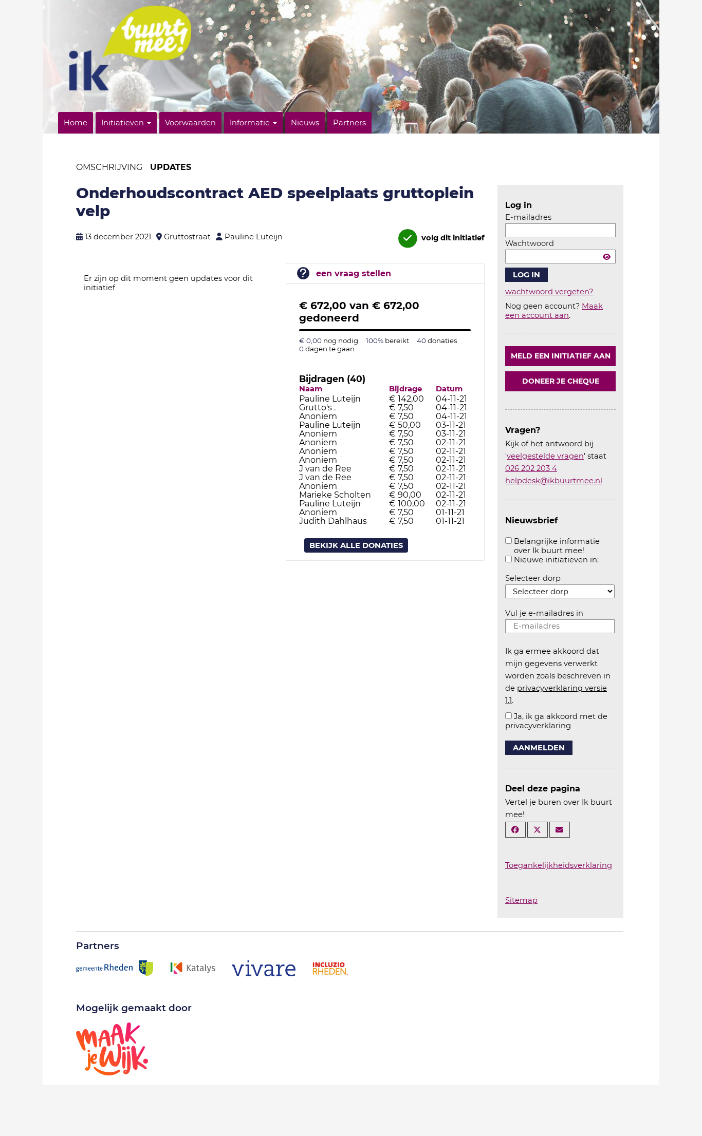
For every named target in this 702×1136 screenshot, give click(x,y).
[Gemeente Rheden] (114, 967)
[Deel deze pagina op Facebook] (515, 830)
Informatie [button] (251, 122)
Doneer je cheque (560, 381)
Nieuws (305, 122)
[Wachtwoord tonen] (607, 256)
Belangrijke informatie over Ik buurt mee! (557, 546)
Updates (170, 167)
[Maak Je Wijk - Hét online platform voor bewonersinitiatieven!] (112, 1048)
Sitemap (521, 900)
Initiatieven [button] (123, 122)
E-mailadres (528, 217)
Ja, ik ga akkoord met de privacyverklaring (556, 721)
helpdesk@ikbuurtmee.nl (553, 480)
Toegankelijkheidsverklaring (558, 865)
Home (75, 122)
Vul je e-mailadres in (544, 613)
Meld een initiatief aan (561, 356)
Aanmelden (539, 747)
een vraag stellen (353, 273)
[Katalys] (192, 967)
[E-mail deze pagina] (559, 830)
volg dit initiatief (452, 237)
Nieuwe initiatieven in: (556, 559)
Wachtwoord (529, 243)
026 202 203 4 (531, 468)
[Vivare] (264, 967)
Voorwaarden (190, 122)
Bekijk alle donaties (356, 545)
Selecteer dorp (533, 578)
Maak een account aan (554, 310)
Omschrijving (109, 167)
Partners (349, 122)
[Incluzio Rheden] (330, 967)
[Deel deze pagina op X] (537, 830)
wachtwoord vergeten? (549, 291)
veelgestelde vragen (545, 456)
